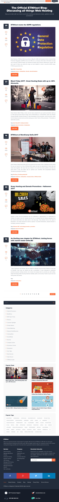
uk (40, 420)
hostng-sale (23, 418)
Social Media (10, 336)
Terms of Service (45, 482)
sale (25, 422)
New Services (10, 354)
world (26, 427)
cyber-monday (16, 418)
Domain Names (10, 325)
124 (6, 144)
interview (13, 431)
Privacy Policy (54, 1)
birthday (39, 427)
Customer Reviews (21, 456)
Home (5, 482)
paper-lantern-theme (29, 431)
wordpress (26, 420)
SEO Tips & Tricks (11, 316)
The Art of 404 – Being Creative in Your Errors (16, 408)
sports (37, 422)
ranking (39, 429)
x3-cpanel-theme (38, 431)
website (12, 429)
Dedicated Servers (8, 463)
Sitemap (29, 482)
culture (42, 422)
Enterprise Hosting (8, 456)
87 (6, 195)
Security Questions (33, 71)
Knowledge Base (21, 458)
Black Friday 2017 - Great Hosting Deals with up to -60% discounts (33, 82)
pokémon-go (45, 429)
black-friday (9, 418)
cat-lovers (8, 427)
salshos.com (40, 492)
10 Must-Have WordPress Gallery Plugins (41, 394)
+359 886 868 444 (13, 498)
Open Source (10, 356)
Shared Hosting (7, 451)
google (23, 429)
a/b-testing (18, 429)
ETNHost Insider (38, 176)
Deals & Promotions (20, 125)
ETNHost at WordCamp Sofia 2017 (24, 135)
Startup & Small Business (12, 331)
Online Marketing (11, 328)
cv (49, 429)
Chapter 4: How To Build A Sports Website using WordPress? (41, 408)
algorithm (29, 429)
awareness (44, 420)
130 (6, 90)
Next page (52, 294)
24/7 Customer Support (14, 492)
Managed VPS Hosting (9, 462)
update (31, 420)
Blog (18, 460)
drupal (7, 429)
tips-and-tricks (47, 418)
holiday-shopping (10, 420)
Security (27, 71)
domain (36, 420)
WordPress (18, 176)
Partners (17, 71)
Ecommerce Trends (11, 345)
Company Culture (30, 176)
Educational (9, 348)
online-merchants (31, 418)
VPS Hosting (6, 460)
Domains (19, 482)
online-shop (39, 418)
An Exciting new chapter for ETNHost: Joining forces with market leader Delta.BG (31, 239)
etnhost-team (48, 422)
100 (6, 34)
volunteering (45, 427)
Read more (14, 74)
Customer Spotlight (11, 322)
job (17, 431)
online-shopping (18, 420)
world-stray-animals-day (18, 427)
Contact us (19, 451)
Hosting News (22, 71)
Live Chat (38, 498)
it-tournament (31, 422)
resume (7, 431)
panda (34, 429)
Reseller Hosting (7, 458)
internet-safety (19, 422)
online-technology (10, 422)
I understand (48, 1)
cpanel (21, 431)
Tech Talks (9, 351)
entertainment (32, 427)
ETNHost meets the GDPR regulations (26, 25)
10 (38, 294)
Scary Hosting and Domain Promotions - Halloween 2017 (31, 187)
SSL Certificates (7, 469)
